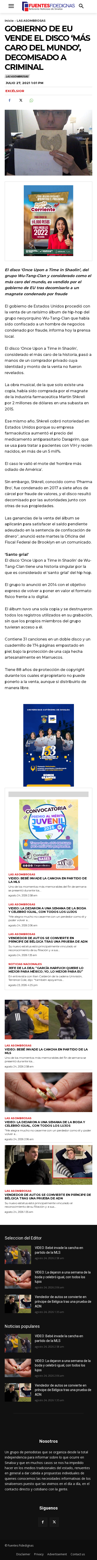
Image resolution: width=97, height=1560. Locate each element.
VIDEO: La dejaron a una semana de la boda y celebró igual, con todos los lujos (47, 910)
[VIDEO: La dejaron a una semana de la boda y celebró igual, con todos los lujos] (48, 1092)
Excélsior (14, 91)
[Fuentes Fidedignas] (48, 6)
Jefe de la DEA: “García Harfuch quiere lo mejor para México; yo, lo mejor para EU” (46, 969)
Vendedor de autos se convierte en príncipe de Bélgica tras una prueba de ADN (47, 939)
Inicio (9, 20)
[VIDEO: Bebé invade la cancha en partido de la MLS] (48, 1019)
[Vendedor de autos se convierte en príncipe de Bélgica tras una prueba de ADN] (48, 1165)
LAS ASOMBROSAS (31, 20)
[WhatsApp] (31, 100)
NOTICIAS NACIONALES (25, 964)
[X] (20, 100)
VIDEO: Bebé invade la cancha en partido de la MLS (47, 880)
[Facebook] (9, 100)
